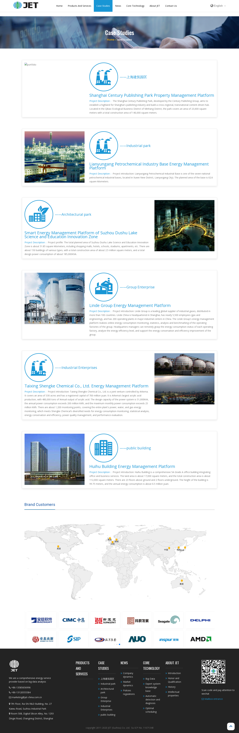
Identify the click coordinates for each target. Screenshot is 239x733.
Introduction (174, 673)
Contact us (171, 5)
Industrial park (108, 683)
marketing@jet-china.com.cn (26, 697)
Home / (112, 39)
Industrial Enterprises (106, 707)
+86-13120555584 (21, 692)
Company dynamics (128, 675)
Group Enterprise (106, 699)
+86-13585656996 (21, 687)
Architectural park (107, 690)
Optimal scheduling (151, 710)
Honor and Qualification (174, 680)
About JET (155, 5)
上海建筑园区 (107, 678)
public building (108, 714)
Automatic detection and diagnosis (153, 699)
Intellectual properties (173, 693)
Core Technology (135, 5)
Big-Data (150, 678)
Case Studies (103, 5)
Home (59, 5)
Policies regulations (129, 692)
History (171, 686)
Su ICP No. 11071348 (142, 727)
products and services (79, 5)
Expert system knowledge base (153, 687)
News (118, 5)
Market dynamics (128, 683)
